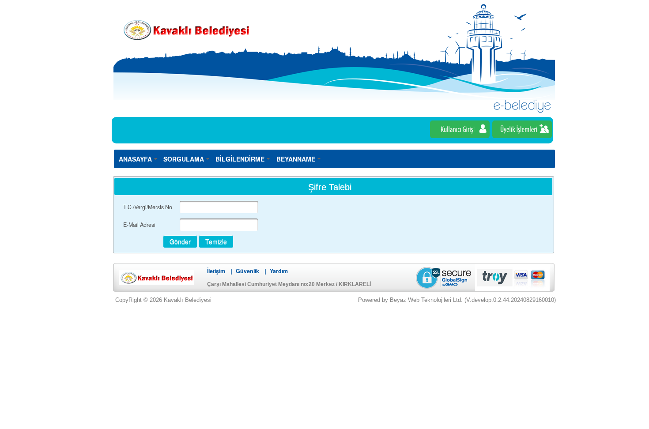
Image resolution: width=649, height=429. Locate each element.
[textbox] (219, 207)
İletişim (216, 271)
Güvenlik (247, 271)
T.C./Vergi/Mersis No (147, 207)
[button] (180, 241)
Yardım (279, 271)
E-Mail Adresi (139, 225)
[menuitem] (138, 158)
